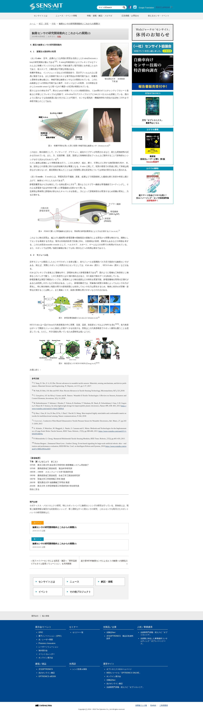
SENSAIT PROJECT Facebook (130, 7)
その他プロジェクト (80, 591)
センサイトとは (40, 16)
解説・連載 (107, 581)
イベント (43, 591)
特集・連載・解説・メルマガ (99, 16)
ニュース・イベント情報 (66, 16)
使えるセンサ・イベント (158, 16)
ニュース (74, 581)
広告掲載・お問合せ (130, 16)
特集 (59, 36)
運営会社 (35, 616)
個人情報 (45, 616)
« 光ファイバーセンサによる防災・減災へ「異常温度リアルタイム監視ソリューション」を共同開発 (54, 562)
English (153, 705)
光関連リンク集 (141, 705)
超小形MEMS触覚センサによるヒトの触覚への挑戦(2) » (104, 562)
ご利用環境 (164, 705)
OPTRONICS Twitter (135, 7)
